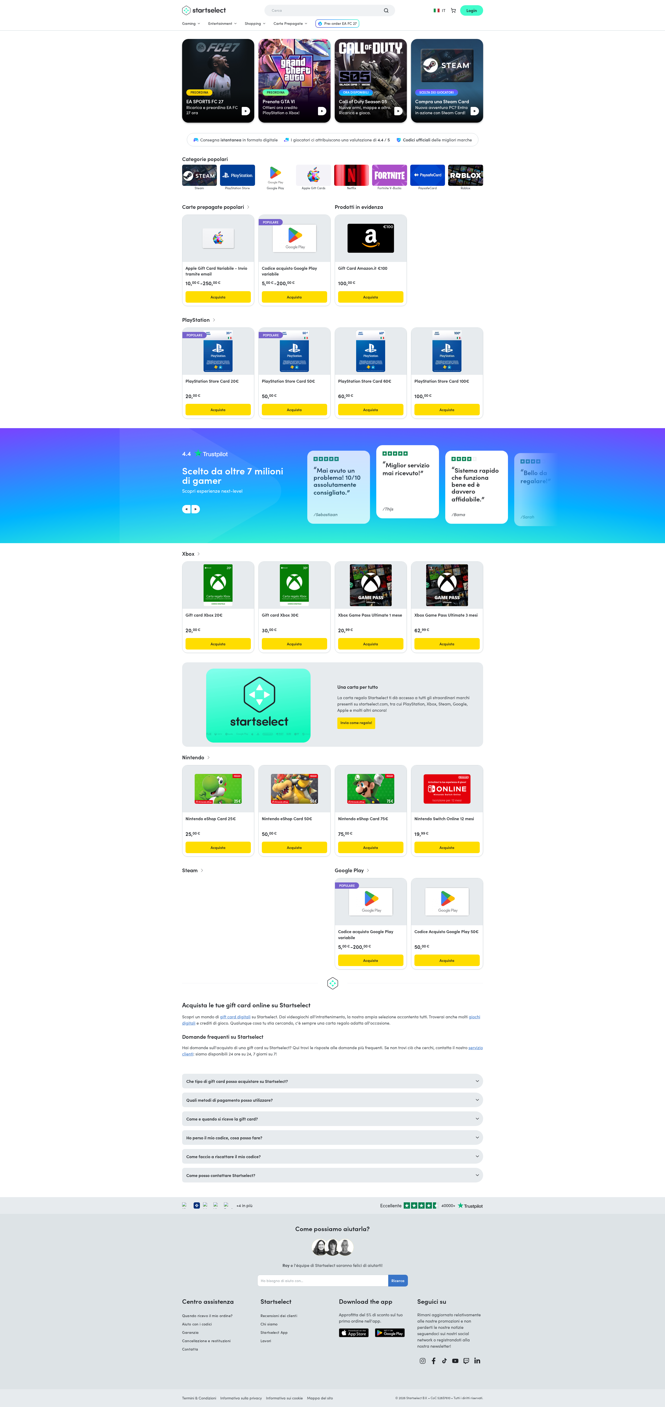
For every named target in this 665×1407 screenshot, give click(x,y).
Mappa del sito (320, 1397)
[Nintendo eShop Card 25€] (218, 789)
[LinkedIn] (477, 1361)
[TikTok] (444, 1361)
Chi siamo (269, 1324)
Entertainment (220, 23)
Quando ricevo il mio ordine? (207, 1315)
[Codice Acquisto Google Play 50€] (447, 902)
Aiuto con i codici (197, 1324)
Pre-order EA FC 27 (340, 23)
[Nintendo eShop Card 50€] (294, 789)
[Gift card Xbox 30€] (294, 585)
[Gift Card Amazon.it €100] (370, 238)
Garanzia (190, 1332)
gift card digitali (235, 1016)
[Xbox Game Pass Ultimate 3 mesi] (447, 585)
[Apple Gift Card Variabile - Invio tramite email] (218, 238)
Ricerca (397, 1280)
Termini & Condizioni (199, 1397)
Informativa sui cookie (284, 1397)
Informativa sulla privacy (241, 1397)
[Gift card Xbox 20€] (218, 585)
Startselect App (274, 1332)
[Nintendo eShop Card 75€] (370, 789)
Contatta (190, 1349)
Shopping (253, 23)
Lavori (266, 1340)
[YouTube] (455, 1361)
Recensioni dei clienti (279, 1315)
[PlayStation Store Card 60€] (370, 351)
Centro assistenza (208, 1301)
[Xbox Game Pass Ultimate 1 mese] (371, 585)
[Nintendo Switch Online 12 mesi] (447, 789)
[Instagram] (422, 1361)
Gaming (189, 23)
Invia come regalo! (356, 722)
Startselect (276, 1301)
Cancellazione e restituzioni (206, 1340)
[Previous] (186, 509)
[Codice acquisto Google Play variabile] (294, 238)
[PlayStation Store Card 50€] (294, 351)
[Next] (196, 509)
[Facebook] (433, 1361)
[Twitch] (466, 1361)
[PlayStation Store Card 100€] (446, 351)
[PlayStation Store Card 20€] (218, 351)
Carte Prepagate (288, 23)
